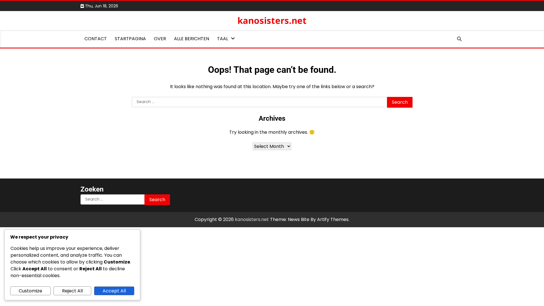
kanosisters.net (272, 20)
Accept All (114, 291)
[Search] (459, 39)
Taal (222, 38)
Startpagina (130, 38)
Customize (30, 291)
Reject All (72, 291)
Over (160, 38)
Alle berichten (191, 38)
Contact (95, 38)
